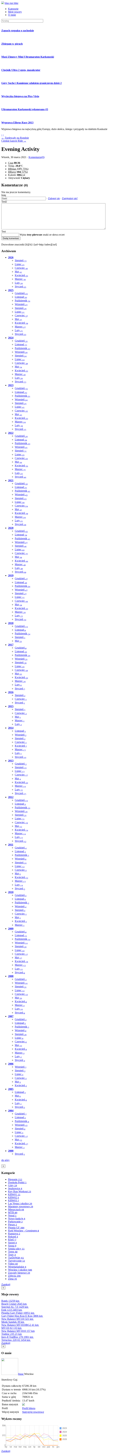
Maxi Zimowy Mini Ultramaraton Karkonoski (27, 56)
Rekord (13, 1236)
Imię (3, 195)
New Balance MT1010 (18, 1331)
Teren (12, 1251)
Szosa (12, 1245)
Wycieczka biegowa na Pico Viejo (20, 96)
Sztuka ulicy (16, 1248)
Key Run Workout (19, 1191)
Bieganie (15, 1179)
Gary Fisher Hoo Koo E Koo (21, 1315)
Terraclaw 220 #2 (15, 1340)
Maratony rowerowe (20, 1206)
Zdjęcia (14, 1275)
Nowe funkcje (16, 1218)
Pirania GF (16, 1227)
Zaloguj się (54, 198)
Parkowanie (15, 1221)
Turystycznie (16, 1260)
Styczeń (20, 286)
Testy (12, 1254)
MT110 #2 (11, 1328)
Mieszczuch (16, 1209)
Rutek (10, 1300)
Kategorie (13, 8)
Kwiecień (21, 275)
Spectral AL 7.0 (14, 1306)
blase (21, 1374)
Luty (19, 282)
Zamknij (5, 1284)
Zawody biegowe (19, 1272)
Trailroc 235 (11, 1334)
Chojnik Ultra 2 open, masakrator (20, 70)
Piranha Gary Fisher (17, 1312)
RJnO (12, 1239)
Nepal (12, 1215)
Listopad (21, 296)
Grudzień (21, 293)
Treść (4, 201)
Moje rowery (15, 11)
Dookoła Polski (17, 1182)
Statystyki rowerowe (33, 1412)
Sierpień (21, 260)
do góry (5, 1160)
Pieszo (12, 1224)
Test (3, 231)
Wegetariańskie (17, 1266)
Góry (12, 1185)
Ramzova (14, 1233)
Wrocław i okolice (20, 1269)
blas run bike (11, 3)
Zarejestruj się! (70, 198)
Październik (22, 300)
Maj (18, 271)
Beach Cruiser (14, 1303)
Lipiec (20, 264)
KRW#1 (14, 1194)
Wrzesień (21, 304)
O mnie (12, 14)
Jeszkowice (15, 1188)
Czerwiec (21, 268)
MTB (12, 1212)
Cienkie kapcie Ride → (13, 140)
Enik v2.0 (11, 1309)
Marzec (20, 279)
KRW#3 (13, 1200)
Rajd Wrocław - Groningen (23, 1230)
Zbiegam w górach (12, 43)
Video (13, 1263)
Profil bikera (28, 1408)
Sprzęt (12, 1242)
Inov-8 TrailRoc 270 (17, 1337)
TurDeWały (16, 1257)
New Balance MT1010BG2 (19, 1325)
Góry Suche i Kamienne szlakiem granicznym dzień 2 (31, 83)
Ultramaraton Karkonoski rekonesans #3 (24, 109)
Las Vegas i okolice (20, 1203)
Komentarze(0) (37, 157)
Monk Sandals (12, 1321)
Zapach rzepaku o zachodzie (17, 30)
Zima (12, 1278)
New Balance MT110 (17, 1318)
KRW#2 (13, 1197)
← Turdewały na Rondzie (15, 137)
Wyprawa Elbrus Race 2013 (17, 122)
